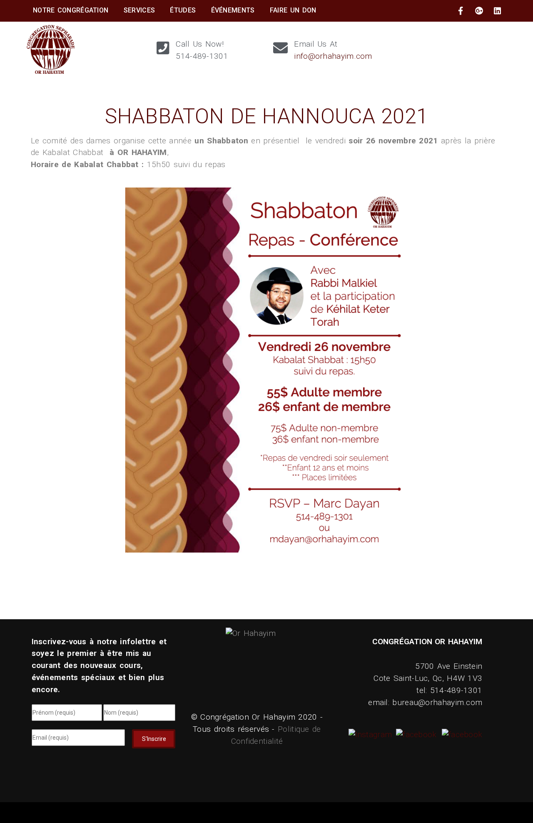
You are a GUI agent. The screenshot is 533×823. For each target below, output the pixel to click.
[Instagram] (371, 734)
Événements (233, 10)
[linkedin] (497, 11)
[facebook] (460, 11)
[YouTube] (461, 734)
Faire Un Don (293, 10)
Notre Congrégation (70, 10)
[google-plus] (479, 11)
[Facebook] (415, 734)
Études (183, 10)
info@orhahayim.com (333, 56)
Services (139, 10)
